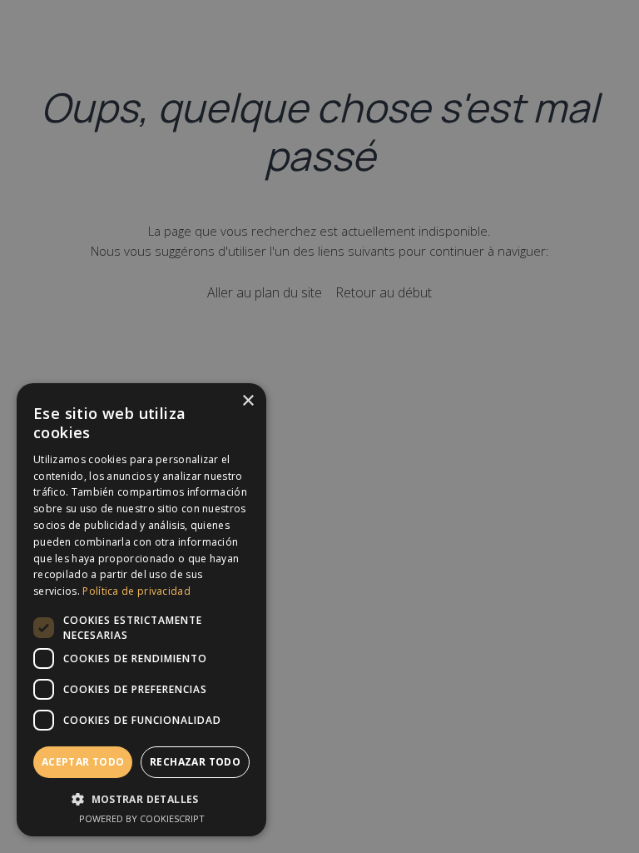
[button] (141, 798)
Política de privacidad (136, 591)
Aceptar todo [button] (83, 762)
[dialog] (141, 609)
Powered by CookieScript (142, 818)
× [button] (247, 401)
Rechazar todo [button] (195, 762)
